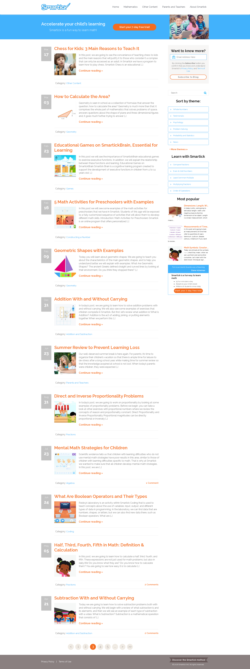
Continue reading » (91, 70)
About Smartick (198, 6)
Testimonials (178, 116)
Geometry (71, 132)
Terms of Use (65, 661)
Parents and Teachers (173, 6)
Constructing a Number (78, 237)
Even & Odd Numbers (182, 171)
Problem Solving (180, 129)
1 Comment (152, 483)
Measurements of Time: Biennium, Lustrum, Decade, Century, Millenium (196, 227)
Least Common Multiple (183, 178)
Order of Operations (181, 191)
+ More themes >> (179, 149)
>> (130, 646)
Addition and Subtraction (79, 334)
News (175, 142)
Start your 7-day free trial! (134, 27)
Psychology (178, 122)
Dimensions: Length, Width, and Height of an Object (196, 206)
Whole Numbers (180, 109)
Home (115, 6)
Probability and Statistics (183, 135)
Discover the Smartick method (188, 660)
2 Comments (151, 584)
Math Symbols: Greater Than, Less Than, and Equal (196, 247)
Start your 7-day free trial (188, 291)
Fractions (71, 434)
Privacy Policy (187, 68)
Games (69, 188)
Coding (70, 531)
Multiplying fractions (182, 184)
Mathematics (131, 6)
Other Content (150, 6)
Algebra (70, 483)
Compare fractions (181, 164)
